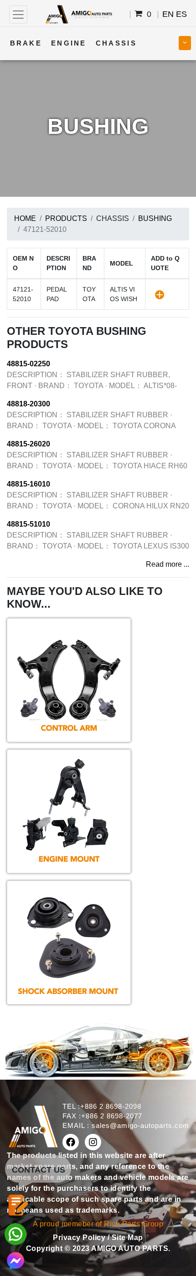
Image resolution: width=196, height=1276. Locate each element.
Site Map (127, 1237)
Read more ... (167, 564)
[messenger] (15, 1260)
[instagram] (93, 1142)
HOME (25, 218)
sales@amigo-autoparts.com (140, 1125)
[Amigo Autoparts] (79, 14)
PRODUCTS (66, 218)
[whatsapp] (15, 1233)
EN (168, 14)
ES (181, 14)
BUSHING (155, 218)
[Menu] (18, 14)
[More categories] (185, 43)
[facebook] (70, 1142)
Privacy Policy (80, 1237)
